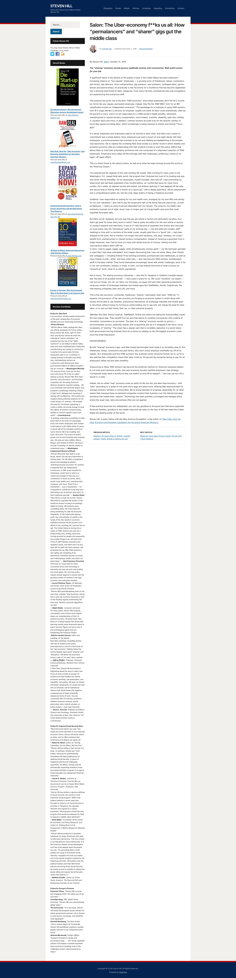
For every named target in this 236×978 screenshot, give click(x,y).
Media (126, 8)
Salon (106, 61)
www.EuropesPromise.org (60, 298)
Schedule (146, 8)
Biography (108, 8)
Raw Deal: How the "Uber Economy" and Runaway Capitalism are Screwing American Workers (67, 154)
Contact (180, 8)
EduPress (123, 972)
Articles (136, 8)
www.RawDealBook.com (60, 162)
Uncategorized (146, 49)
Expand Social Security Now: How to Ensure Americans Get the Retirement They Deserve (66, 208)
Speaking (158, 8)
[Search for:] (67, 25)
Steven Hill (61, 6)
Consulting (169, 8)
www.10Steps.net (74, 256)
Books (118, 8)
